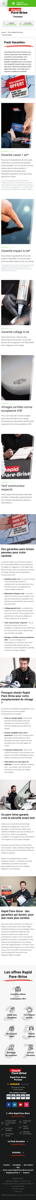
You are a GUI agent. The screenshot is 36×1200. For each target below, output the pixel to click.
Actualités (17, 1165)
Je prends (22, 3)
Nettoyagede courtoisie (27, 1133)
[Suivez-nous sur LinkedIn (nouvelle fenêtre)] (15, 1104)
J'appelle (11, 24)
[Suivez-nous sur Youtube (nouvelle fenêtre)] (21, 1104)
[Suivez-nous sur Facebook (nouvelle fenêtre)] (9, 1104)
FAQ (18, 1167)
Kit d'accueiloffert (27, 1122)
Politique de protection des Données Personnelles (18, 1183)
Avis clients (28, 1165)
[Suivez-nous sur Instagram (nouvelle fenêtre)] (27, 1104)
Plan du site (18, 1191)
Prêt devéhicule (25, 1127)
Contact (6, 1165)
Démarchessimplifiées (8, 1129)
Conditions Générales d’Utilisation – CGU (18, 1181)
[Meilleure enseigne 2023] (27, 1096)
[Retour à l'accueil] (18, 1071)
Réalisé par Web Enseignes (9, 1195)
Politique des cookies (18, 1186)
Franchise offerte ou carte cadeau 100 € (10, 1123)
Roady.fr (26, 1173)
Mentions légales (18, 1178)
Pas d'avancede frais (9, 1135)
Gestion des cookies (18, 1189)
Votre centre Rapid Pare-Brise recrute (18, 1170)
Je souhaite (28, 24)
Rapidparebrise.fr (13, 1173)
